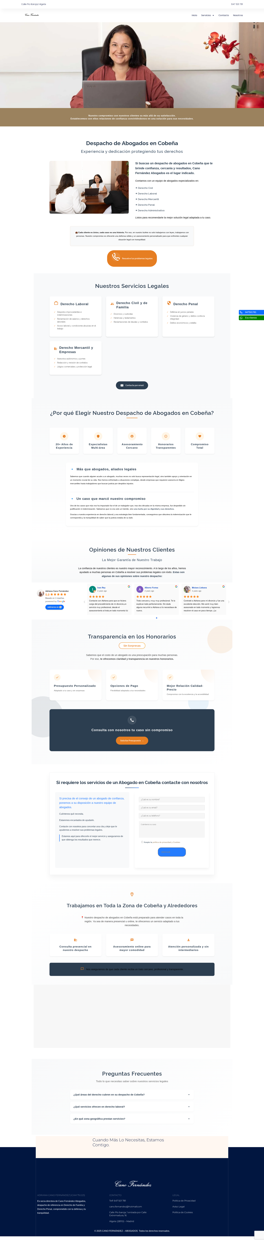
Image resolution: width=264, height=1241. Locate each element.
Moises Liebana (199, 587)
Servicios (206, 15)
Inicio (194, 15)
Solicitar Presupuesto (132, 741)
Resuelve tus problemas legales (137, 258)
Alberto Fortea (151, 587)
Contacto (223, 15)
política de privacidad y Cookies (166, 842)
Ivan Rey (101, 587)
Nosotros (238, 15)
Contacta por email (134, 385)
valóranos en (53, 607)
